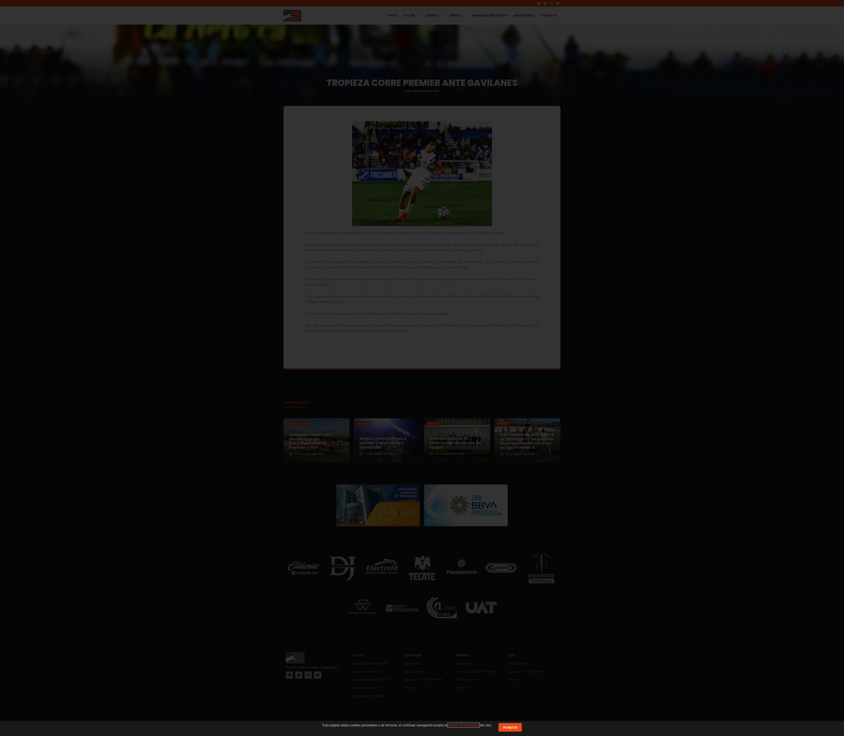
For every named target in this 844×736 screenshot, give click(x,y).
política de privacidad (463, 725)
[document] (422, 368)
